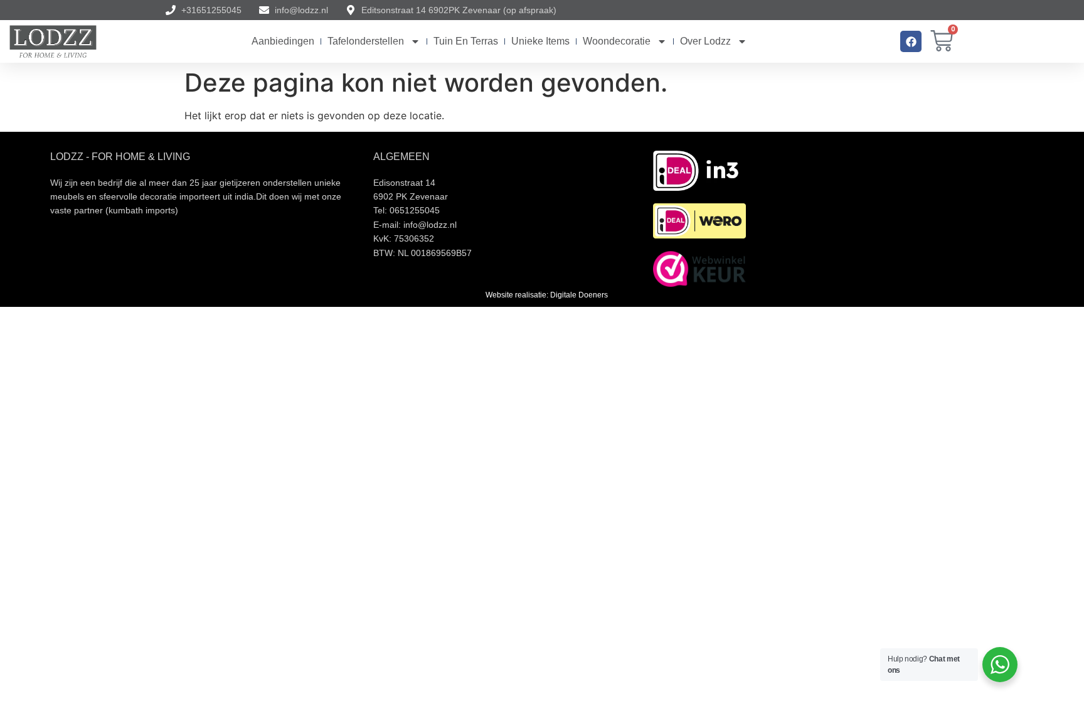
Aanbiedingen (283, 41)
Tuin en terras (465, 41)
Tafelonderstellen (365, 41)
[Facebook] (911, 41)
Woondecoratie (617, 41)
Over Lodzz (705, 41)
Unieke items (540, 41)
